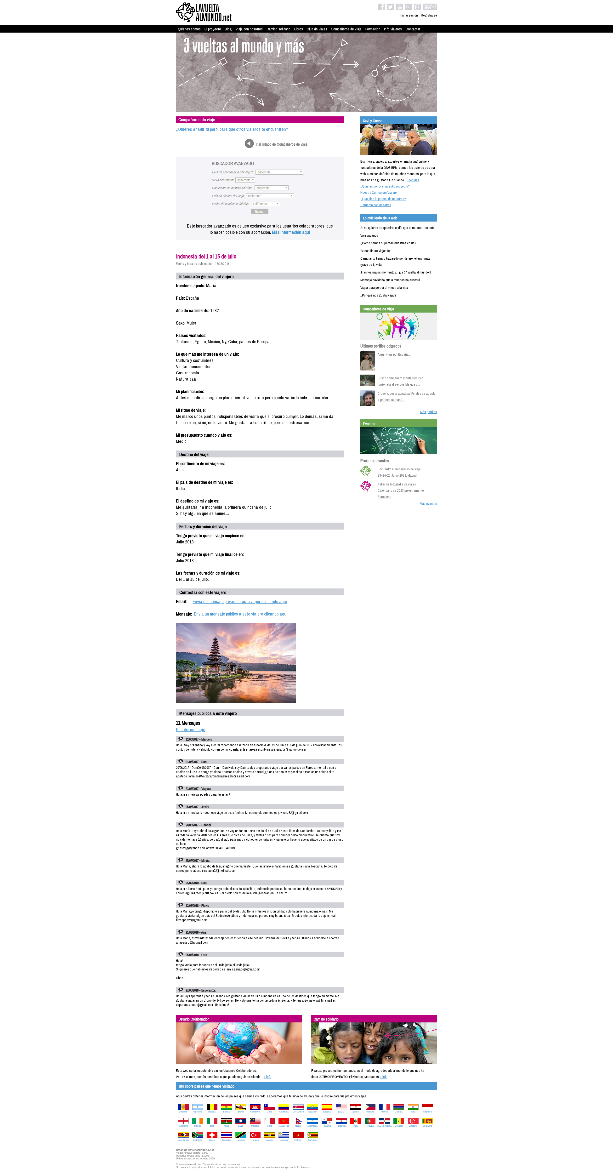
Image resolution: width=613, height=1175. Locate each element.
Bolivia (226, 1112)
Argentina (197, 1112)
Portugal (370, 1126)
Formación (372, 29)
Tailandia (226, 1140)
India (413, 1112)
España (327, 1112)
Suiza (212, 1140)
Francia (384, 1112)
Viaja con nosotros (249, 29)
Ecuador (312, 1112)
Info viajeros (393, 29)
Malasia (255, 1126)
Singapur (413, 1126)
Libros (298, 29)
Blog (228, 29)
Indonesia (427, 1112)
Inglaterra (183, 1126)
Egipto (355, 1112)
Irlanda (197, 1126)
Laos (240, 1126)
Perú (355, 1126)
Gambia (399, 1112)
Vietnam (298, 1140)
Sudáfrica (197, 1140)
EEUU (341, 1112)
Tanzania (240, 1140)
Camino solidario (278, 29)
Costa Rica (298, 1112)
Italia (212, 1126)
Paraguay (341, 1126)
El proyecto (212, 29)
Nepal (298, 1126)
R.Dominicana (384, 1126)
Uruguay (284, 1140)
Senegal (399, 1126)
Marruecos (283, 1126)
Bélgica (212, 1112)
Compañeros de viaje (346, 29)
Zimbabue (313, 1140)
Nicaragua (312, 1126)
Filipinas (370, 1112)
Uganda (269, 1140)
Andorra (183, 1112)
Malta (269, 1126)
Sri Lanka (427, 1126)
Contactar (413, 29)
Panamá (327, 1126)
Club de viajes (317, 29)
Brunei (241, 1112)
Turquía (255, 1140)
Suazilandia (183, 1140)
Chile (269, 1112)
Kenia (226, 1126)
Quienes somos (189, 29)
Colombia (284, 1112)
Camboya (255, 1112)
